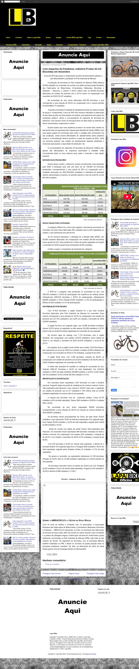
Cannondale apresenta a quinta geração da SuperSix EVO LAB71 (24, 133)
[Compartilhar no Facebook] (54, 554)
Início (8, 37)
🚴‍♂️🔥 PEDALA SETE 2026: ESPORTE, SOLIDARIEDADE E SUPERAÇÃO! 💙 (23, 268)
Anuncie (59, 45)
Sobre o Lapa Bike (34, 37)
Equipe (58, 37)
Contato (18, 37)
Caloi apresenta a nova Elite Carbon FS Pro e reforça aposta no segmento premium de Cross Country (23, 196)
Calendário (26, 45)
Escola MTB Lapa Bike (75, 37)
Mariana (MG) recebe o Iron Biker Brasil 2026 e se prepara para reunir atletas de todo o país (23, 149)
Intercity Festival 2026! (20, 224)
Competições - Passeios (77, 45)
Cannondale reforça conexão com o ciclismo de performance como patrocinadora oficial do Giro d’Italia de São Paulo (23, 179)
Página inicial (74, 573)
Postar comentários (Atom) (76, 579)
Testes (48, 37)
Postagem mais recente (52, 573)
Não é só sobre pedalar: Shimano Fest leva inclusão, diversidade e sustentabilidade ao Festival (24, 211)
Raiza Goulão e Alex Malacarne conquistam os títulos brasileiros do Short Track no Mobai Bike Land (23, 252)
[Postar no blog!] (50, 554)
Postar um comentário (52, 564)
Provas (98, 37)
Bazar (49, 45)
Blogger (93, 654)
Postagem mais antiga (95, 573)
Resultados (111, 37)
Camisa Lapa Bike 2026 (99, 45)
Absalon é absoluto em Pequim (23, 237)
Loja (89, 37)
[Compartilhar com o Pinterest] (56, 554)
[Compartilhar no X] (52, 554)
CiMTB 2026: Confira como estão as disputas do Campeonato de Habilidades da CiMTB (23, 164)
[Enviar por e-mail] (48, 554)
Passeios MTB (11, 45)
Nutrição (38, 45)
